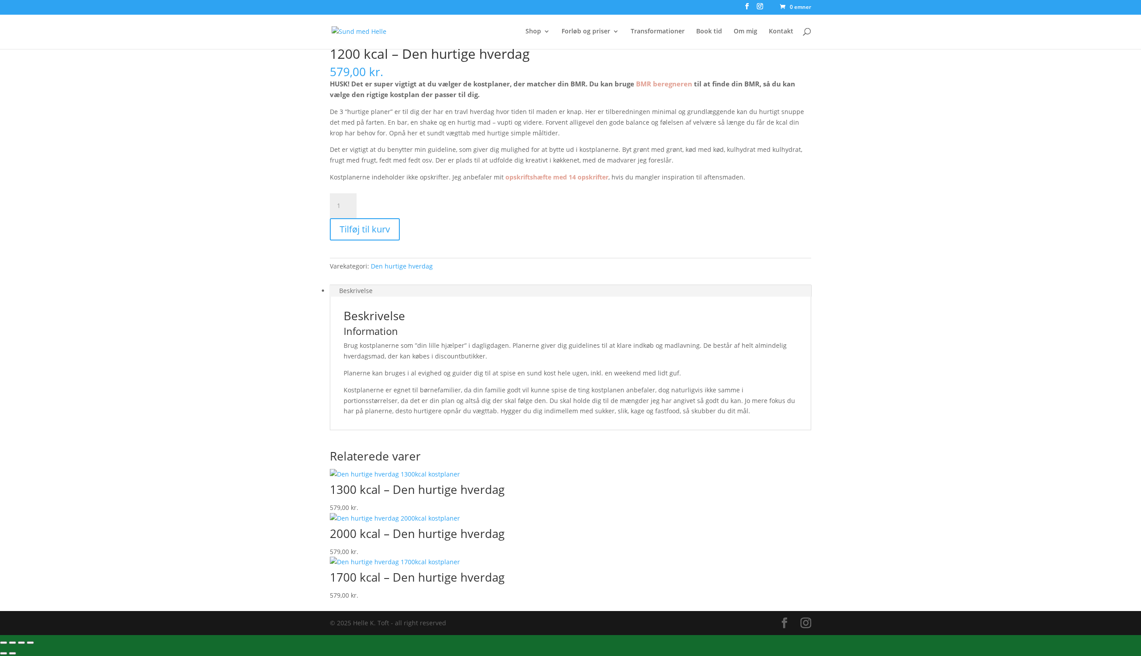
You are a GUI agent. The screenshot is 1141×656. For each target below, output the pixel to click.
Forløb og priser (586, 31)
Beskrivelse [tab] (356, 290)
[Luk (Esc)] (30, 642)
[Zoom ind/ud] (3, 642)
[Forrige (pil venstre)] (3, 653)
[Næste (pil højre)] (12, 653)
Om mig (745, 31)
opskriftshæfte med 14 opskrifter (556, 177)
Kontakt (781, 31)
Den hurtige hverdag (402, 266)
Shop (533, 31)
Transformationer (658, 31)
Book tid (709, 31)
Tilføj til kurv (365, 229)
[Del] (21, 642)
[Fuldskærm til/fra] (12, 642)
